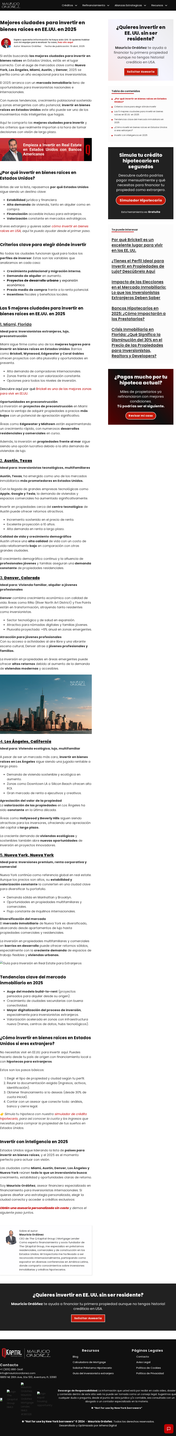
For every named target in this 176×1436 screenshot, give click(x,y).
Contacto (142, 1356)
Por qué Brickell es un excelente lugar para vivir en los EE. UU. (137, 245)
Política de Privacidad (150, 1373)
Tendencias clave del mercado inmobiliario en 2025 (139, 121)
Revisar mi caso (141, 416)
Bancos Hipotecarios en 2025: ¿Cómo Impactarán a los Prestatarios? (139, 314)
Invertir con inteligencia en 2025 (130, 135)
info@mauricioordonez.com (17, 1373)
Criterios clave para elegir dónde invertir (135, 106)
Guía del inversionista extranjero (93, 1373)
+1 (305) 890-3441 (11, 1369)
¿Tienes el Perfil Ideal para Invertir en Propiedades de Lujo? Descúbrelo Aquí (138, 266)
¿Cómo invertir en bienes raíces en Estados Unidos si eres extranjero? (140, 129)
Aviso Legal (143, 1362)
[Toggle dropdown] (76, 5)
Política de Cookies (148, 1368)
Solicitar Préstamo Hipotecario (92, 1368)
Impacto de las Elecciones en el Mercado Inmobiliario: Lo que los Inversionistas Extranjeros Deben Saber (139, 289)
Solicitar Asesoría (141, 72)
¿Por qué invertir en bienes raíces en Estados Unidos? (140, 100)
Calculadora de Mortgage (89, 1362)
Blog (75, 1356)
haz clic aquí (65, 42)
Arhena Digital (108, 1425)
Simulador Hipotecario (141, 200)
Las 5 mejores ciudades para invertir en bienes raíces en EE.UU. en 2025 (138, 113)
